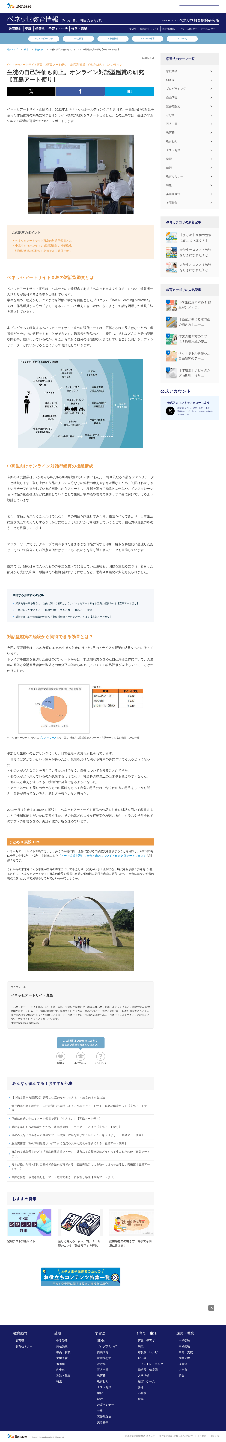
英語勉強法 (173, 194)
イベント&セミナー (188, 29)
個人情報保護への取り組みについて (176, 1436)
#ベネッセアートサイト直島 (25, 64)
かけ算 (170, 115)
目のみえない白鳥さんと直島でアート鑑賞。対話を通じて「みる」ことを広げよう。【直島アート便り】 (77, 1135)
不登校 (142, 1393)
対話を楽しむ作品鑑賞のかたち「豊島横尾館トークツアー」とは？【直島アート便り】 (64, 616)
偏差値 (60, 1363)
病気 (141, 1346)
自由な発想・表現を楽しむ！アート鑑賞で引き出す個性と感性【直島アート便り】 (63, 1177)
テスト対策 (173, 150)
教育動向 (15, 29)
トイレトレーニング (150, 1363)
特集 (169, 185)
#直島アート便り (56, 64)
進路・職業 (79, 29)
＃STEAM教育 (147, 38)
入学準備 (143, 1375)
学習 (169, 158)
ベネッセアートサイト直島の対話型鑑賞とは (43, 240)
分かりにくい (100, 1063)
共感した (61, 1063)
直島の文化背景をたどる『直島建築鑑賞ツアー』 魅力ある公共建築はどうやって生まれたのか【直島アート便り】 (80, 1154)
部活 (169, 167)
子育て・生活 (58, 29)
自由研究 (171, 97)
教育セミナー (174, 176)
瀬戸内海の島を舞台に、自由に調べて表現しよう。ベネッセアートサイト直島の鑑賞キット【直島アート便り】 (77, 603)
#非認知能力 (96, 64)
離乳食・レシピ (148, 1352)
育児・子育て (146, 1340)
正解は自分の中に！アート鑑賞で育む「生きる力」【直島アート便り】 (55, 610)
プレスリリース (47, 737)
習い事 (142, 1358)
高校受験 (62, 1346)
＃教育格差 (113, 38)
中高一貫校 (63, 1352)
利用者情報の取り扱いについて (140, 1436)
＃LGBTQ (182, 38)
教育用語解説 (168, 29)
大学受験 (62, 1358)
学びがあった (81, 1063)
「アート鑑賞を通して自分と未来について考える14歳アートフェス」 (102, 855)
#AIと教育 (78, 38)
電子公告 (214, 1436)
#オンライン (114, 64)
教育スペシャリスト (149, 29)
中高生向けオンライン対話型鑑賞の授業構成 (43, 245)
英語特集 (171, 202)
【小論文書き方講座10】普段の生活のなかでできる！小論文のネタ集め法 (58, 1097)
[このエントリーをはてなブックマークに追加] (129, 93)
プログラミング (176, 88)
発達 (141, 1387)
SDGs (170, 80)
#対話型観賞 (77, 64)
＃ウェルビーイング (43, 38)
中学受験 (62, 1340)
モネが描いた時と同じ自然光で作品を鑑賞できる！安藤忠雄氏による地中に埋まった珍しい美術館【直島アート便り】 (80, 1167)
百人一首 (171, 123)
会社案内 (202, 1436)
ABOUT (132, 29)
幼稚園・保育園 (148, 1369)
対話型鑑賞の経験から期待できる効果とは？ (43, 250)
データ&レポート (209, 29)
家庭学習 (171, 71)
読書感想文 (173, 106)
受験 (28, 29)
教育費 (170, 132)
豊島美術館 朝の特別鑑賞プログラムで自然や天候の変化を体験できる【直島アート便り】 (69, 1143)
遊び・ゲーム (146, 1381)
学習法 (40, 29)
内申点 (60, 1369)
